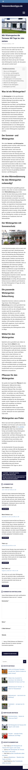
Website (4, 635)
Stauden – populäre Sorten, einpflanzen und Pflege (11, 473)
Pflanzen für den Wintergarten (11, 84)
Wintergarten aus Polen (9, 86)
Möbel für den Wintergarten (10, 82)
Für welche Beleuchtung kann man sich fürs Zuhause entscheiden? (14, 477)
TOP (13, 43)
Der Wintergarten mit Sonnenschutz (12, 79)
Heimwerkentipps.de (12, 6)
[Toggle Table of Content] (23, 69)
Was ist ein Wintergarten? (10, 71)
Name (4, 622)
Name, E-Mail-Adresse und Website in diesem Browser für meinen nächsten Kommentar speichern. (12, 643)
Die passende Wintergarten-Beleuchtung (14, 80)
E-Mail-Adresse (6, 628)
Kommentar (5, 601)
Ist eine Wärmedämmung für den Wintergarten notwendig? (12, 76)
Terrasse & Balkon (6, 43)
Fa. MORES (21, 427)
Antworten (5, 508)
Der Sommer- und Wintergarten (11, 73)
